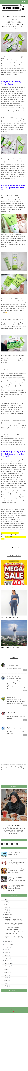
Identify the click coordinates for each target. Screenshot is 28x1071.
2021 (5, 910)
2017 (5, 975)
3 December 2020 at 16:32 (14, 714)
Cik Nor (10, 664)
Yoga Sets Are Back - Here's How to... (11, 617)
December (8, 914)
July (6, 949)
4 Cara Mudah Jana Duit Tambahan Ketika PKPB (13, 928)
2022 (5, 907)
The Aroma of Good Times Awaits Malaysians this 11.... (15, 932)
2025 (5, 899)
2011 (5, 986)
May (7, 955)
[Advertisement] (14, 1028)
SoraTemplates (10, 1009)
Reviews (23, 16)
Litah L (9, 727)
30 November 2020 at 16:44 (14, 678)
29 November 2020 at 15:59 (14, 665)
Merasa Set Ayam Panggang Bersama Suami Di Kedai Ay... (15, 937)
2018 (5, 972)
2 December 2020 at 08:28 (14, 699)
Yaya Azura (11, 712)
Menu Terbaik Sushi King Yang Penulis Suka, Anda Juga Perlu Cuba (16, 870)
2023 (5, 904)
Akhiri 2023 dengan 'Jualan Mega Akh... (11, 587)
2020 (5, 912)
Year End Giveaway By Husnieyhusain (15, 853)
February (8, 963)
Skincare (14, 19)
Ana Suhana (11, 697)
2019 (5, 969)
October (8, 941)
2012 (5, 983)
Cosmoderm (16, 16)
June (7, 952)
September (8, 944)
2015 (5, 980)
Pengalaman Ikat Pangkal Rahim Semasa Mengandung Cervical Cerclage (16, 862)
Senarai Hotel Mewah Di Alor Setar (10, 647)
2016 (5, 978)
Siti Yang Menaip (13, 677)
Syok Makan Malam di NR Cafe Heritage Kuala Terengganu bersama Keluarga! (16, 888)
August (7, 947)
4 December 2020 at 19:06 (14, 728)
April (7, 958)
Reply (25, 669)
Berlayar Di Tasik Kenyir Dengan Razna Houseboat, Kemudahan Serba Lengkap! (16, 878)
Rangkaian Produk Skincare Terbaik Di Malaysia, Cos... (14, 919)
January (8, 966)
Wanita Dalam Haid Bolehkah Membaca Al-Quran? (14, 924)
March (7, 960)
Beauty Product (7, 16)
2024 (5, 902)
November (8, 917)
